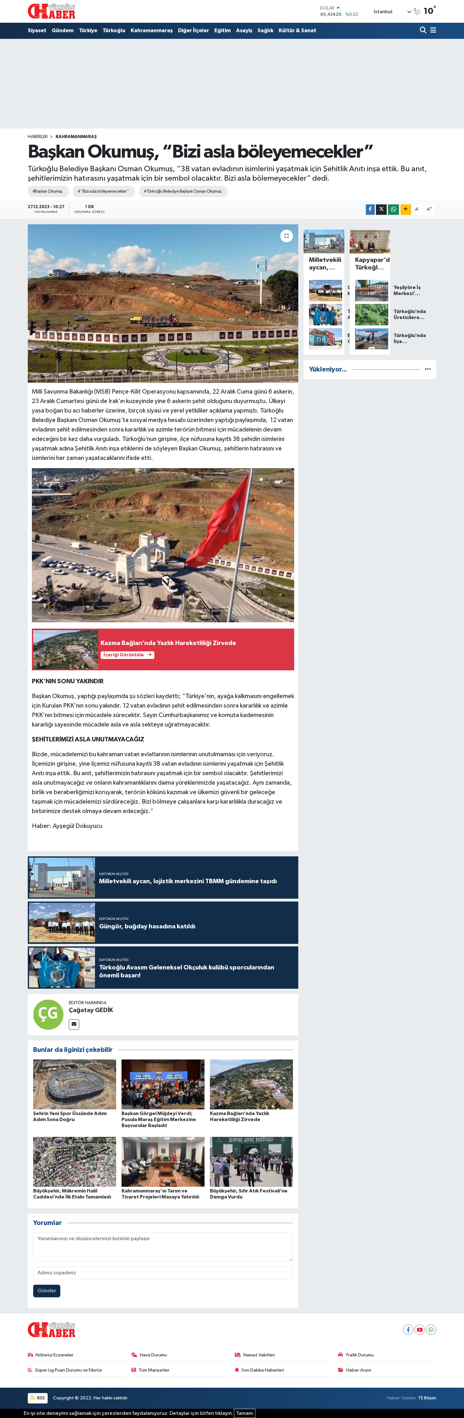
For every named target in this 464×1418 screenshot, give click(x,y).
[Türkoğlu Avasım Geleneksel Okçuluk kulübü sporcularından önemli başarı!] (324, 314)
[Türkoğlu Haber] (51, 11)
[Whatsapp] (431, 1329)
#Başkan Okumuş (47, 191)
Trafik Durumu (360, 1355)
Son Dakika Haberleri (262, 1370)
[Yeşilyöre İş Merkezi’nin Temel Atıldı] (370, 290)
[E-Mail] (74, 1024)
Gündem (63, 30)
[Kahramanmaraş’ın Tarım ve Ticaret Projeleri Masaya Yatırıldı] (163, 1161)
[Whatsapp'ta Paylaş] (393, 209)
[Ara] (424, 31)
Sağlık (265, 30)
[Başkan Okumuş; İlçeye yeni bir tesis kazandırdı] (324, 339)
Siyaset (37, 30)
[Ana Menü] (432, 31)
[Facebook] (408, 1329)
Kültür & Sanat (297, 30)
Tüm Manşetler (154, 1370)
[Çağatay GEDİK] (48, 1014)
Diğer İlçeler (193, 30)
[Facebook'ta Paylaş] (370, 209)
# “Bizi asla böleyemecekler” (103, 191)
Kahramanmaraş (152, 30)
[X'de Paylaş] (381, 209)
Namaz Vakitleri (259, 1355)
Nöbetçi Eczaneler (55, 1355)
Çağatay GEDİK (91, 1010)
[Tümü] (428, 369)
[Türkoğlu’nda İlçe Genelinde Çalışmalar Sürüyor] (370, 339)
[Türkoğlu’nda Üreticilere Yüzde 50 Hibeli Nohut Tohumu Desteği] (370, 314)
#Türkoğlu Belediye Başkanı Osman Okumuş (182, 191)
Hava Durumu (153, 1355)
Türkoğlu (114, 30)
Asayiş (244, 30)
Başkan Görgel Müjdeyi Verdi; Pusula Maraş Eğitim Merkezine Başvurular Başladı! (159, 1119)
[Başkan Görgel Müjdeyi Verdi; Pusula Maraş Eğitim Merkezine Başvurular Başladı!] (163, 1084)
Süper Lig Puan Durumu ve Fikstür (68, 1370)
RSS (40, 1398)
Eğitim (222, 30)
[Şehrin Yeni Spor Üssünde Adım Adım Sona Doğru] (74, 1084)
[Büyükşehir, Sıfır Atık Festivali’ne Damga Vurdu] (251, 1161)
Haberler (38, 137)
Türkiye (88, 30)
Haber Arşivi (358, 1370)
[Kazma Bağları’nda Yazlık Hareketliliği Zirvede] (251, 1084)
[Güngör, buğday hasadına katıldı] (324, 290)
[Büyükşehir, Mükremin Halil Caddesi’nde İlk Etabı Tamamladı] (74, 1161)
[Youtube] (419, 1329)
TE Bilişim (427, 1398)
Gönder (47, 1291)
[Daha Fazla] (406, 209)
